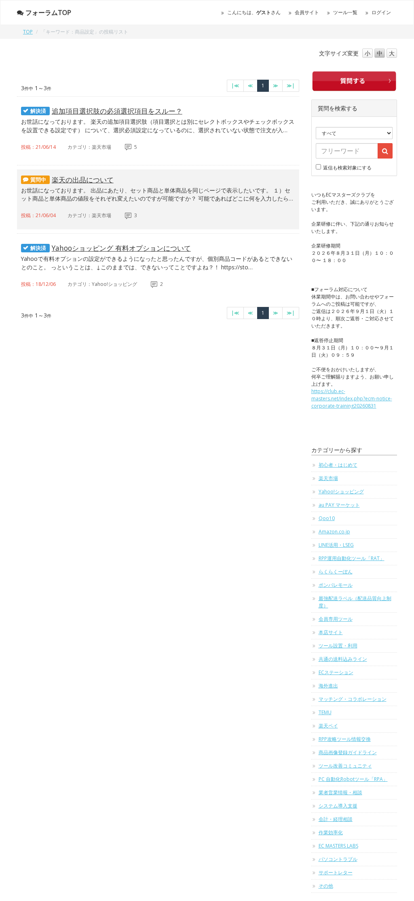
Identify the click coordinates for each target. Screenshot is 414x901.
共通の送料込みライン (343, 659)
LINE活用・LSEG (336, 544)
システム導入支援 (338, 805)
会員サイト (307, 12)
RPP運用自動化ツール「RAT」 (351, 558)
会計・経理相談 (336, 819)
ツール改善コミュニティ (345, 765)
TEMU (325, 712)
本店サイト (331, 632)
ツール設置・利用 (338, 645)
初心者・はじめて (338, 464)
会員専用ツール (336, 618)
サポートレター (336, 872)
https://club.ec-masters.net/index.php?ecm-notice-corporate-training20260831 (351, 398)
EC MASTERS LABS (338, 845)
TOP (28, 31)
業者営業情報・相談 (340, 792)
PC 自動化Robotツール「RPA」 (353, 779)
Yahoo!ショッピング (341, 491)
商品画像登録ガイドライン (348, 752)
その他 (326, 885)
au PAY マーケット (339, 504)
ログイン (381, 12)
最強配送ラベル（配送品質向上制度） (355, 602)
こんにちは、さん (254, 12)
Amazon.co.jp (334, 531)
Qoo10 (327, 518)
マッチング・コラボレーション (353, 699)
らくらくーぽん (336, 571)
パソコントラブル (338, 859)
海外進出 (328, 685)
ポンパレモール (336, 585)
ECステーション (336, 672)
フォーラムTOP (48, 12)
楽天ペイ (328, 725)
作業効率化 (331, 832)
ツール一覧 (345, 12)
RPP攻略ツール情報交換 (345, 739)
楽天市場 (328, 478)
